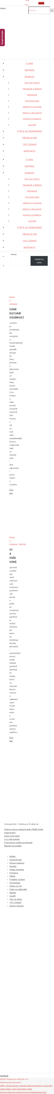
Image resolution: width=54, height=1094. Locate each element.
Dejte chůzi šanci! (12, 836)
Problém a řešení (32, 89)
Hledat (13, 254)
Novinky (30, 70)
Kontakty (30, 151)
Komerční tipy (15, 859)
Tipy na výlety (32, 83)
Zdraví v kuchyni (32, 107)
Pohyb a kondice (32, 119)
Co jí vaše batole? (12, 839)
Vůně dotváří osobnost (16, 313)
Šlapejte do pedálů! (12, 845)
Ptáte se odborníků (29, 131)
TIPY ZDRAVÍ (30, 144)
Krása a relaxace (32, 113)
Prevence (32, 95)
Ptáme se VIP (15, 886)
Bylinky (12, 856)
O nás (29, 63)
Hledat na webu (39, 261)
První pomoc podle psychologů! (18, 842)
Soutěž (32, 125)
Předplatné (29, 137)
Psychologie (32, 101)
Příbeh (12, 876)
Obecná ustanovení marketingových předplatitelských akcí (23, 1092)
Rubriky (29, 76)
